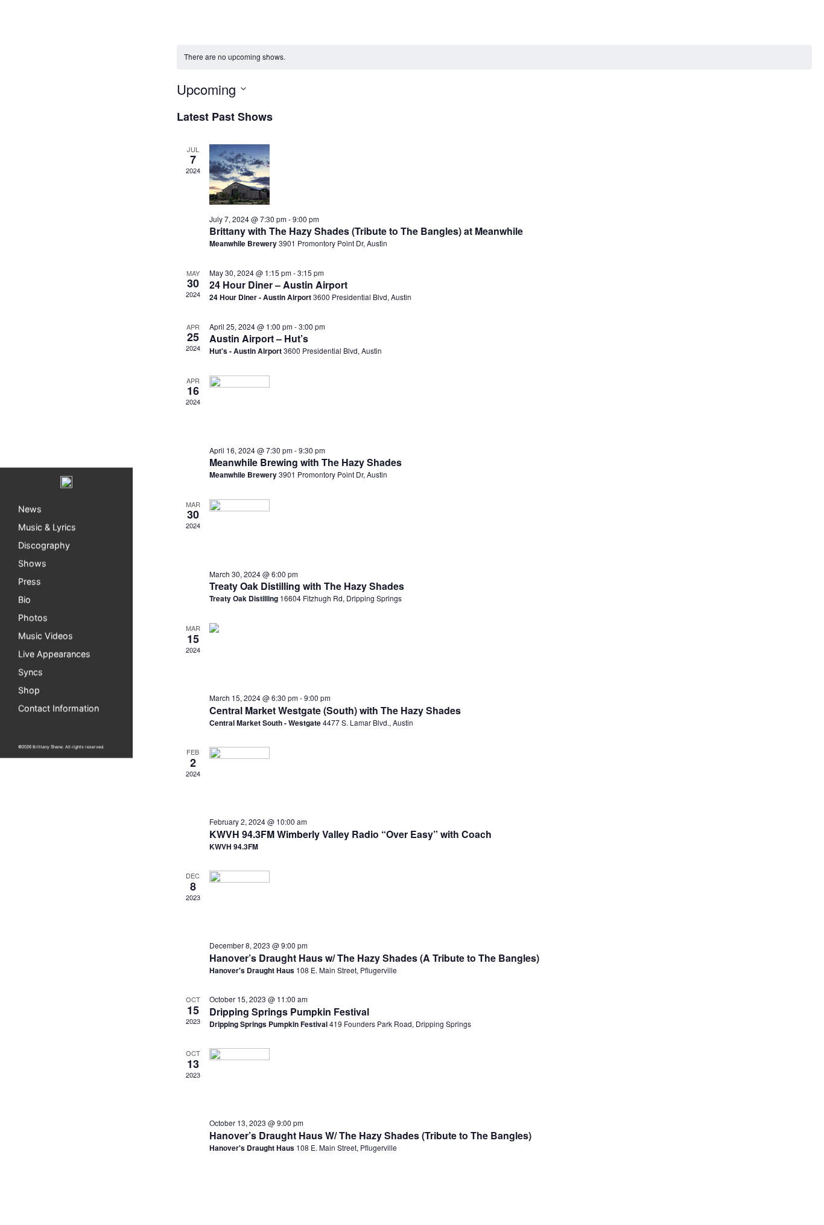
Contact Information (58, 708)
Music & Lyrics (47, 527)
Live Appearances (54, 653)
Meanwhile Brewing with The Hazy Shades (305, 462)
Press (29, 581)
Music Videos (45, 635)
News (30, 509)
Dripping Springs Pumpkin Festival (289, 1012)
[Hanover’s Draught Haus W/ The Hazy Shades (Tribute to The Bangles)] (511, 1078)
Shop (29, 690)
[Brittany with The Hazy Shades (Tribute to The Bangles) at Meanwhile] (511, 174)
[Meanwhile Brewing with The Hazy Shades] (511, 406)
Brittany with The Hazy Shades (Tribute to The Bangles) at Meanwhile (366, 231)
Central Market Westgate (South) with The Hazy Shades (335, 710)
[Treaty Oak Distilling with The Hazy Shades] (511, 529)
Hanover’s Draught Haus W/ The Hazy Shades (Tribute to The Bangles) (370, 1135)
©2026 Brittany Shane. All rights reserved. (61, 746)
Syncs (30, 672)
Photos (33, 617)
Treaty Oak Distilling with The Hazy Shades (306, 586)
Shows (32, 563)
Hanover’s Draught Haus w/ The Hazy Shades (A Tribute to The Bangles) (374, 958)
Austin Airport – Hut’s (258, 338)
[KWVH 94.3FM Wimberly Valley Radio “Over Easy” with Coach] (511, 777)
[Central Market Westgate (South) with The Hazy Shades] (511, 653)
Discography (44, 545)
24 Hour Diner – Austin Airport (278, 285)
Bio (24, 599)
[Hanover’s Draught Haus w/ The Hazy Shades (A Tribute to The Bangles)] (511, 901)
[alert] (495, 57)
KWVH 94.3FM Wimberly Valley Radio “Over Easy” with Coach (350, 834)
